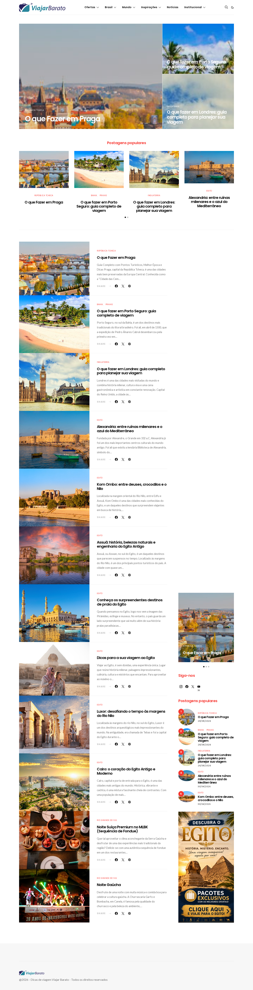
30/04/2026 (204, 786)
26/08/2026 (204, 765)
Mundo (127, 7)
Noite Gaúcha (109, 884)
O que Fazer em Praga (62, 119)
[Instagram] (181, 688)
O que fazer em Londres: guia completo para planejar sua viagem (197, 117)
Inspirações (149, 7)
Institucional (193, 7)
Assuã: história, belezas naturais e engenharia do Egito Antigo (126, 544)
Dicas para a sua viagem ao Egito (126, 657)
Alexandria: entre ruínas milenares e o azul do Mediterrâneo (209, 202)
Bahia (170, 56)
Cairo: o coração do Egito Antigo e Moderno (126, 771)
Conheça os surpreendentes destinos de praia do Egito (129, 602)
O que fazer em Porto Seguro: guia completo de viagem (196, 64)
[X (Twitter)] (192, 688)
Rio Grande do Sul (107, 820)
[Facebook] (186, 688)
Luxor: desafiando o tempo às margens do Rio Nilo (131, 713)
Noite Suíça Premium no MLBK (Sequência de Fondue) (122, 829)
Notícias (172, 7)
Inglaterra (173, 106)
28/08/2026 (204, 721)
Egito (209, 190)
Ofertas (89, 7)
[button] (232, 7)
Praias (181, 56)
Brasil (108, 7)
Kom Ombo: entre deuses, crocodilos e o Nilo (132, 486)
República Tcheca (34, 110)
